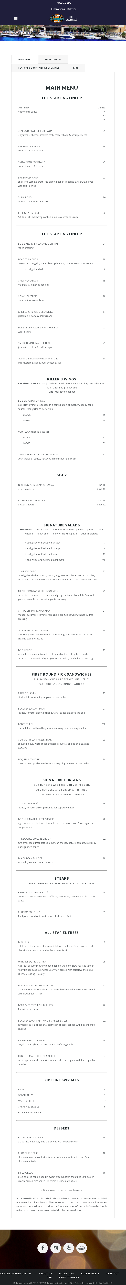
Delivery (71, 8)
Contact (112, 1273)
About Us (45, 1273)
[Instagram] (55, 1248)
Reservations (58, 8)
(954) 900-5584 (64, 3)
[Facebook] (42, 1248)
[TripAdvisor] (81, 1248)
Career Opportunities (16, 1273)
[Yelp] (68, 1248)
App (49, 1277)
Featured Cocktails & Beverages (38, 68)
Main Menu (25, 59)
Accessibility (90, 1273)
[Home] (63, 18)
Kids (75, 68)
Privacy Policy (69, 1277)
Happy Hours (53, 59)
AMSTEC (108, 1283)
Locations (66, 1273)
